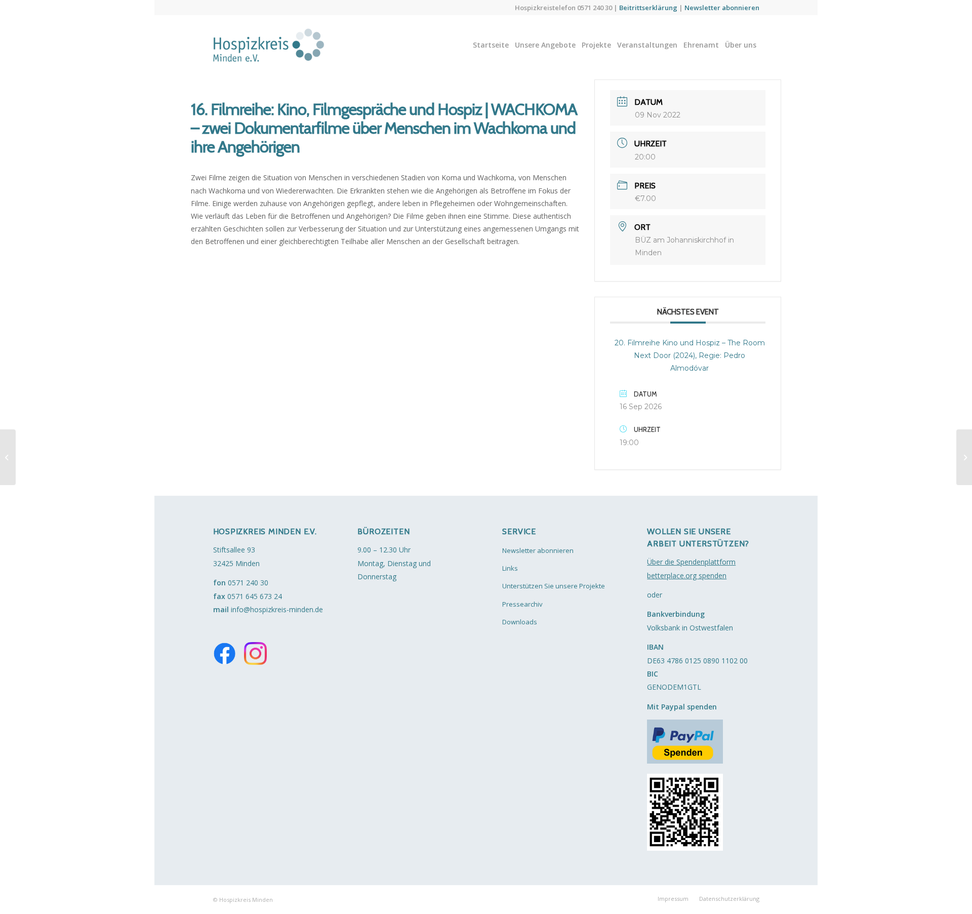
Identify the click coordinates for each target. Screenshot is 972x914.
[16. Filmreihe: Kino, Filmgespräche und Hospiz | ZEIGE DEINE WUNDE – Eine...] (8, 457)
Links (510, 568)
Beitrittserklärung (648, 7)
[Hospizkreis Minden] (278, 45)
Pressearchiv (522, 604)
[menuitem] (491, 45)
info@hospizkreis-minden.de (277, 609)
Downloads (519, 621)
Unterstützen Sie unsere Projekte (553, 585)
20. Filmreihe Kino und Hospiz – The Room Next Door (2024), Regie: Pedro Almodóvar (690, 355)
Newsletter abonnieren (721, 7)
